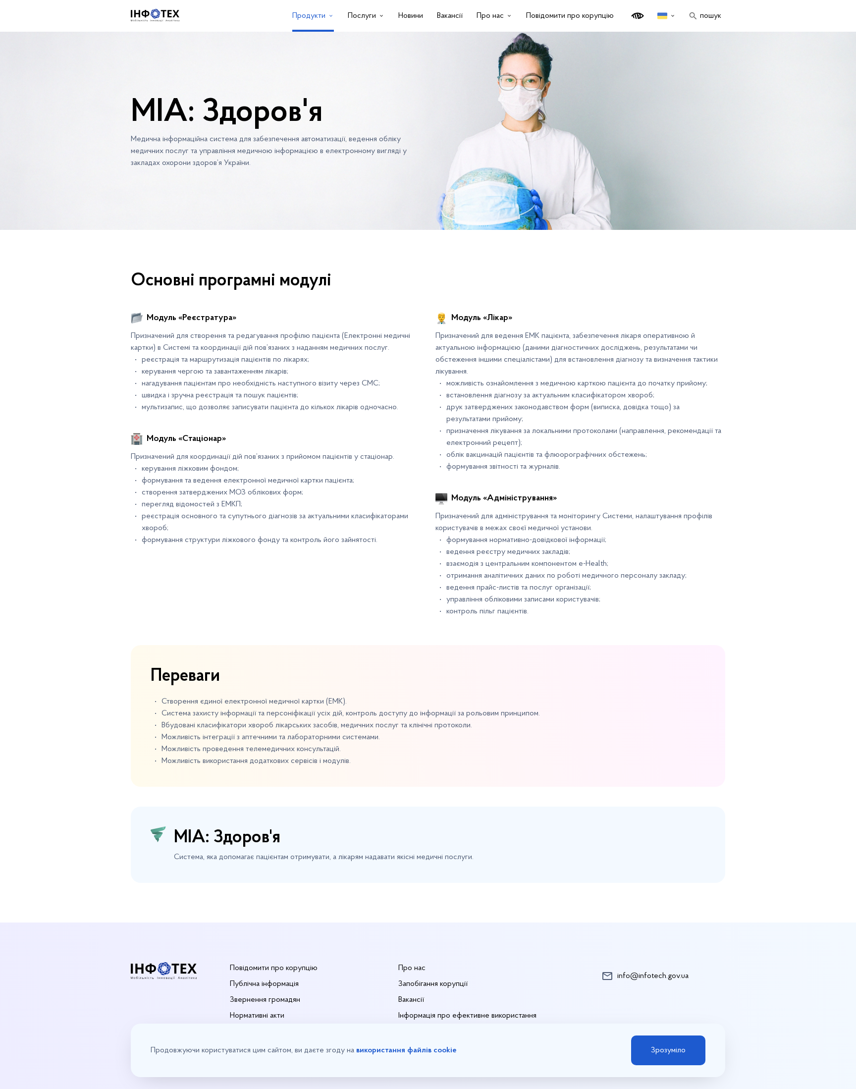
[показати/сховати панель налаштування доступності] (637, 16)
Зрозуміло (668, 1050)
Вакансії (411, 1000)
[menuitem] (313, 16)
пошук (710, 16)
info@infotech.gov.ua (653, 976)
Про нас (412, 968)
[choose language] (666, 16)
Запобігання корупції (433, 984)
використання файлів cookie (406, 1050)
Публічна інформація (264, 984)
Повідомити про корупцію (570, 16)
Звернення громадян (265, 1000)
